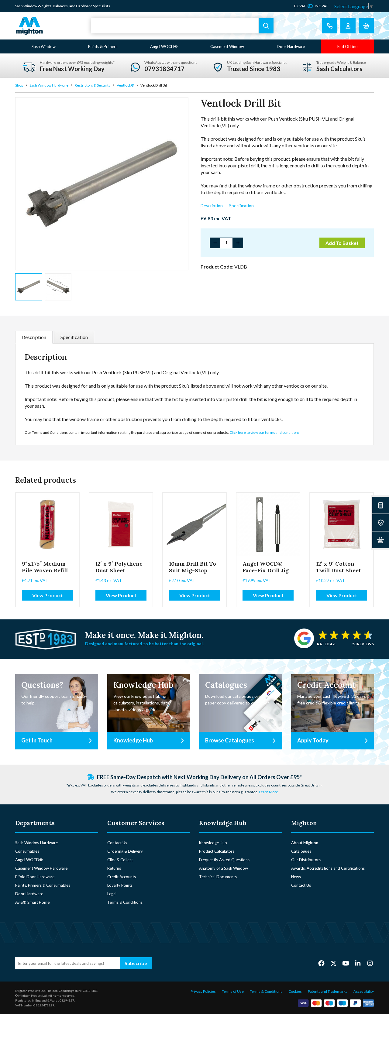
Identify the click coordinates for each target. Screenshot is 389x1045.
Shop (19, 85)
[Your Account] (348, 25)
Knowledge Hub (213, 842)
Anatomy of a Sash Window (223, 868)
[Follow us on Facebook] (321, 963)
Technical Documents (218, 876)
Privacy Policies (203, 991)
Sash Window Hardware (48, 85)
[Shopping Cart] (366, 25)
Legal (111, 893)
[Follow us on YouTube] (345, 963)
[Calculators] (380, 505)
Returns (114, 868)
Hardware (84, 6)
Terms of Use (233, 991)
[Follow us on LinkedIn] (358, 963)
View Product (47, 595)
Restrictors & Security (92, 85)
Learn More (268, 792)
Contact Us (117, 842)
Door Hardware (291, 46)
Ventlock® (125, 85)
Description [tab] (34, 337)
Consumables (27, 851)
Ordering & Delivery (125, 851)
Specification (241, 205)
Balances (60, 6)
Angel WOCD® (164, 46)
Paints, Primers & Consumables (42, 885)
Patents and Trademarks (327, 991)
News (296, 876)
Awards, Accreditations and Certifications (328, 868)
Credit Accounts (121, 876)
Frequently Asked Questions (224, 859)
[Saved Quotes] (380, 522)
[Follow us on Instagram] (370, 963)
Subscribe (136, 963)
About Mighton (304, 842)
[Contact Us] (329, 25)
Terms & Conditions (125, 902)
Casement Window (227, 46)
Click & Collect (120, 859)
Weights (44, 6)
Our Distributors (306, 859)
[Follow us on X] (333, 963)
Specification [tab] (74, 337)
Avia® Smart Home (32, 902)
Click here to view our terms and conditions (264, 432)
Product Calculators (216, 851)
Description (212, 205)
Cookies (295, 991)
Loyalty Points (120, 885)
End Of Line (347, 46)
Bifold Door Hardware (34, 876)
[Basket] (380, 540)
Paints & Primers (102, 46)
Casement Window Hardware (41, 868)
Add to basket (342, 243)
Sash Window (44, 46)
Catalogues (301, 851)
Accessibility (363, 991)
